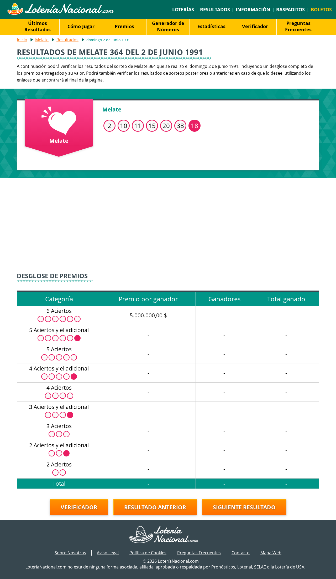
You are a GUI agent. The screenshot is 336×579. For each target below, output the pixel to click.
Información (253, 9)
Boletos (321, 9)
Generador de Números (168, 26)
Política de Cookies (147, 553)
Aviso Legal (108, 553)
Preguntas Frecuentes (298, 26)
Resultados (215, 9)
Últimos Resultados (37, 26)
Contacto (241, 553)
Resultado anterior (155, 507)
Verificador (255, 26)
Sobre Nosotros (70, 553)
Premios (124, 26)
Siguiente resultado (244, 507)
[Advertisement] (168, 223)
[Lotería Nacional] (168, 535)
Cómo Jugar (80, 26)
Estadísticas (211, 26)
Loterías (183, 9)
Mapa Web (270, 553)
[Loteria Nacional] (60, 13)
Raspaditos (290, 9)
